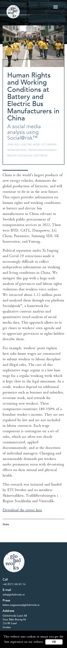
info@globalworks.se (14, 594)
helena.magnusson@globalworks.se (21, 605)
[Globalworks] (13, 11)
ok (54, 642)
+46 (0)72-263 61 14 (14, 584)
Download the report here (22, 510)
